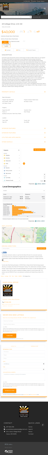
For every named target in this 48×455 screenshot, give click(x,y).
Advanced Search (36, 17)
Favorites (34, 1)
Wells (16, 276)
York (13, 276)
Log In (39, 1)
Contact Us (13, 346)
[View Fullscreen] (3, 234)
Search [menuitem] (30, 429)
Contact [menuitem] (30, 434)
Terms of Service (33, 394)
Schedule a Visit (34, 346)
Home (2, 276)
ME (10, 276)
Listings (6, 276)
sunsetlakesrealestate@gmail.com (16, 429)
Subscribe (10, 335)
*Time (4, 366)
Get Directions (41, 248)
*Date (4, 361)
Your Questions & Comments (9, 372)
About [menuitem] (30, 431)
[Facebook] (42, 425)
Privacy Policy (5, 261)
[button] (30, 17)
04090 (20, 276)
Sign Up (42, 1)
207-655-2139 (27, 1)
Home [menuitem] (30, 427)
